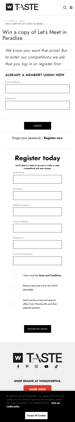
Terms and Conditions (50, 275)
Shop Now (37, 389)
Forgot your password (26, 138)
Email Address (12, 82)
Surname (17, 188)
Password (10, 98)
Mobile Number (21, 205)
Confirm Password (22, 254)
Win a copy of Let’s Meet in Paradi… (25, 23)
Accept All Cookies (36, 415)
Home (12, 21)
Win (21, 21)
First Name (18, 172)
